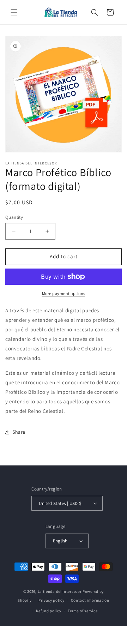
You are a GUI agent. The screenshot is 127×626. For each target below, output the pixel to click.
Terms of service (82, 610)
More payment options (63, 293)
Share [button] (18, 432)
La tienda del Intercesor (60, 591)
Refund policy (48, 610)
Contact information (90, 600)
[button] (14, 12)
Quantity (14, 217)
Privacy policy (51, 600)
